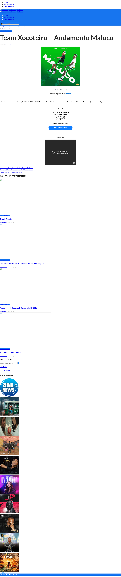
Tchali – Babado (6, 219)
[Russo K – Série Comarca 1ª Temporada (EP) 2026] (25, 302)
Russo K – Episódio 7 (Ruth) (10, 352)
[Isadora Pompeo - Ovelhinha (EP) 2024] (9, 493)
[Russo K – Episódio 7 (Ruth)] (25, 347)
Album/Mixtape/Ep (4, 304)
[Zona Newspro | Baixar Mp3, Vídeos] (11, 10)
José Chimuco (3, 222)
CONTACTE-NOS (9, 6)
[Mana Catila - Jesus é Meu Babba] (9, 552)
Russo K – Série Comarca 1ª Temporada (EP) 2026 (18, 308)
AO (7, 31)
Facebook (3, 367)
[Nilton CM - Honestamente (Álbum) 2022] (9, 532)
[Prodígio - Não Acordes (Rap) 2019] (9, 513)
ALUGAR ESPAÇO (9, 4)
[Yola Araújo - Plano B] (9, 474)
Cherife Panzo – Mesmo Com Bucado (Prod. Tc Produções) (22, 263)
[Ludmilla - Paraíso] (9, 435)
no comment (8, 44)
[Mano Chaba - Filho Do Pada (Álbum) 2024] (9, 454)
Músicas (10, 31)
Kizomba (3, 215)
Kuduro (3, 260)
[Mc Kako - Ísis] (9, 416)
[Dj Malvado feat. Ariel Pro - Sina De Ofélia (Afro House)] (9, 571)
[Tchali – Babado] (25, 213)
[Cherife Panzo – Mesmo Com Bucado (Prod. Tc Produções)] (25, 258)
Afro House (3, 31)
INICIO (6, 2)
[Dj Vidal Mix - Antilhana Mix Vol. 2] (9, 396)
